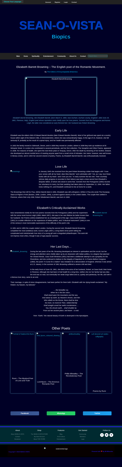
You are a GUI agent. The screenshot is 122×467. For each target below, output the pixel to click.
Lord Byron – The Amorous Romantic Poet (48, 383)
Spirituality (35, 56)
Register (57, 2)
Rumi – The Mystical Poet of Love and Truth (22, 379)
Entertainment (48, 56)
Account (48, 2)
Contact (74, 2)
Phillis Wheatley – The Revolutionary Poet (74, 375)
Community (61, 56)
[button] (24, 413)
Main (18, 56)
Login (66, 2)
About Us (72, 56)
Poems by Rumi (99, 391)
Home (26, 56)
